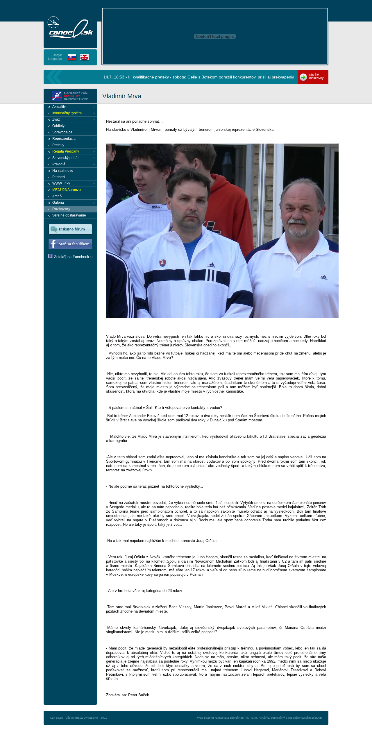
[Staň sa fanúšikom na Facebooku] (70, 252)
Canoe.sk (56, 717)
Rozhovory (61, 209)
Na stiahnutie (62, 171)
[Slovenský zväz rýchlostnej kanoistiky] (70, 96)
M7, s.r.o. (252, 717)
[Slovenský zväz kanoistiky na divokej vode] (70, 27)
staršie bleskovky (316, 76)
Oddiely (58, 126)
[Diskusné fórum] (70, 237)
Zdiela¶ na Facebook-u (73, 257)
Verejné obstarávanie (69, 215)
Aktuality (59, 107)
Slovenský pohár (65, 158)
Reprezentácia (64, 139)
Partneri (58, 177)
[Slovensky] (72, 57)
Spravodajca (62, 132)
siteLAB (317, 717)
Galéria (58, 203)
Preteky (58, 145)
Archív (57, 196)
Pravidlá (58, 164)
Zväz (56, 119)
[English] (84, 57)
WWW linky (61, 183)
